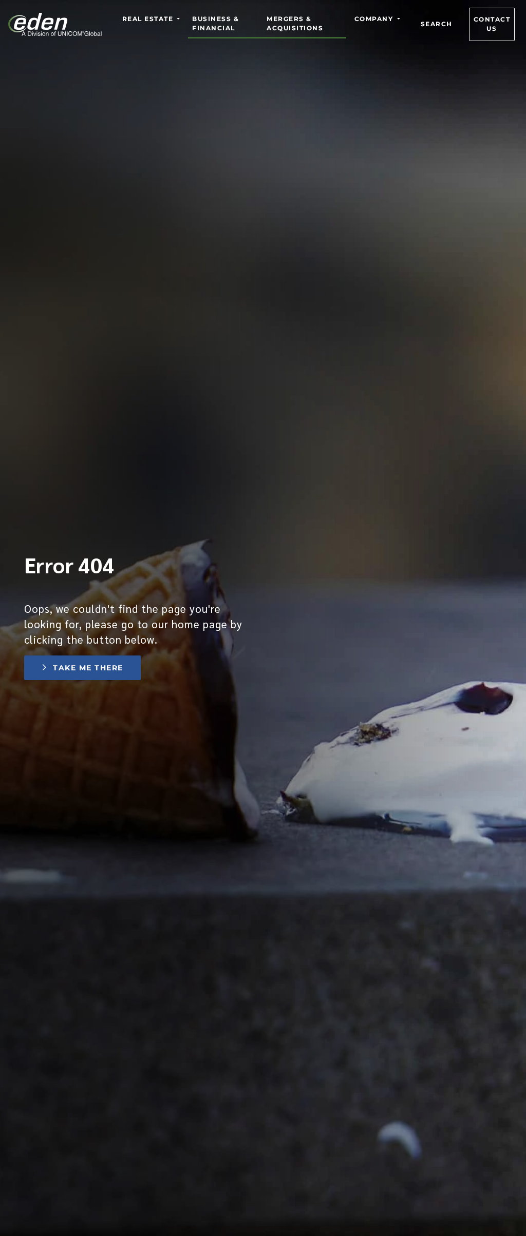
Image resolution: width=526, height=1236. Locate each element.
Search (437, 24)
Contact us (492, 23)
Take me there (88, 667)
